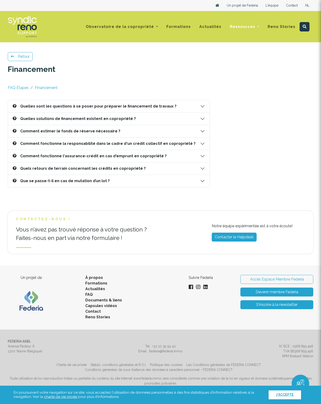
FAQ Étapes (18, 87)
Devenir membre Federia (277, 292)
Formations (178, 26)
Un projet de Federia (242, 5)
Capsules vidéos (101, 306)
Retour (24, 56)
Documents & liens (103, 300)
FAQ (89, 294)
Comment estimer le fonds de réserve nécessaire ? (70, 131)
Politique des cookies (166, 365)
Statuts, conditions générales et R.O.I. (118, 365)
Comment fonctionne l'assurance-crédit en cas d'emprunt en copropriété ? (93, 156)
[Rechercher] (304, 26)
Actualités (210, 26)
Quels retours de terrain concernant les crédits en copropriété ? (83, 168)
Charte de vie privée (71, 365)
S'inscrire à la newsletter (277, 304)
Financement (46, 87)
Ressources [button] (243, 26)
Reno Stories (281, 26)
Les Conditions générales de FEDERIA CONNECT (223, 365)
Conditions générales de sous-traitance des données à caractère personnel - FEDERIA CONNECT (159, 370)
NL (307, 5)
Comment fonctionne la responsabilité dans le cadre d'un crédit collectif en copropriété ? (108, 143)
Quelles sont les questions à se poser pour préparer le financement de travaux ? (98, 106)
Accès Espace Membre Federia (277, 279)
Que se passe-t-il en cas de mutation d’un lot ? (65, 181)
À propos (94, 277)
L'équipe (272, 5)
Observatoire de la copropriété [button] (120, 26)
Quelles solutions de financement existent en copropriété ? (78, 118)
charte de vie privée (60, 397)
